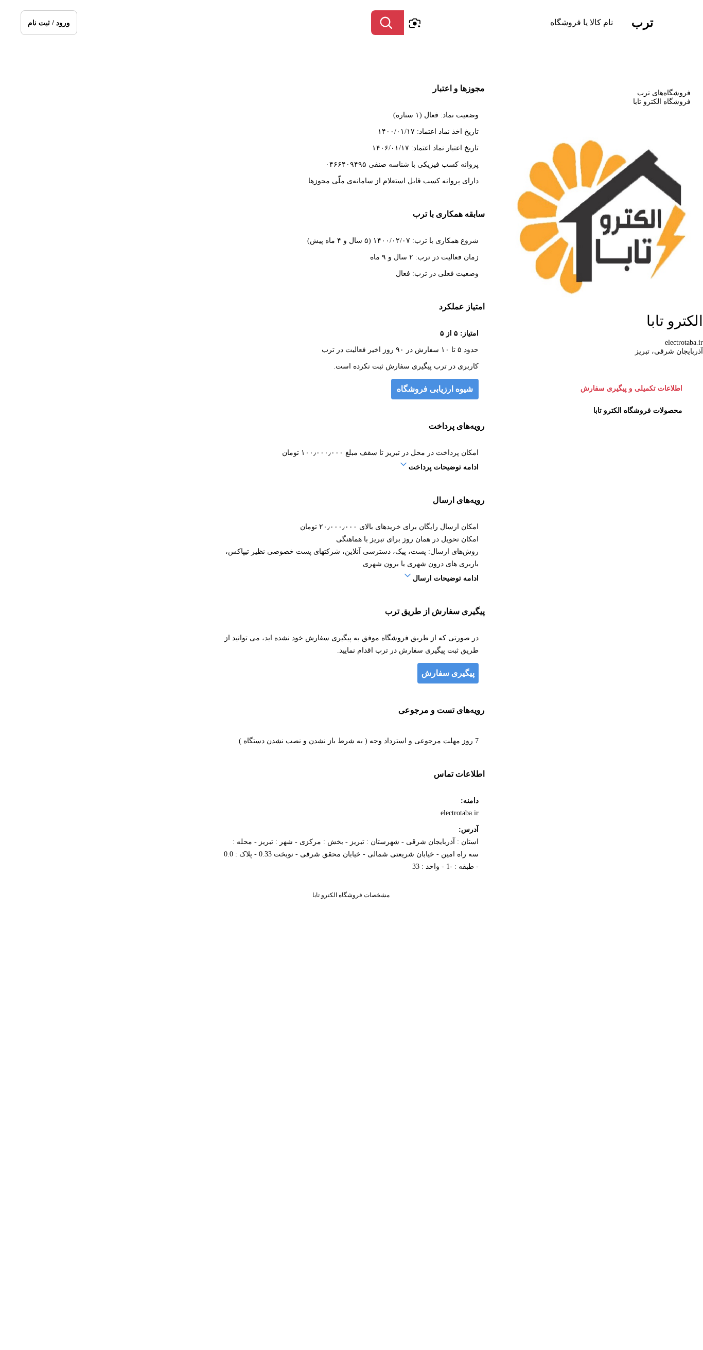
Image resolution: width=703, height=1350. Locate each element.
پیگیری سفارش (447, 673)
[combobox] (511, 22)
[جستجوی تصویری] (414, 22)
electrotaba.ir (684, 342)
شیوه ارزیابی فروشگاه (435, 388)
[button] (49, 22)
